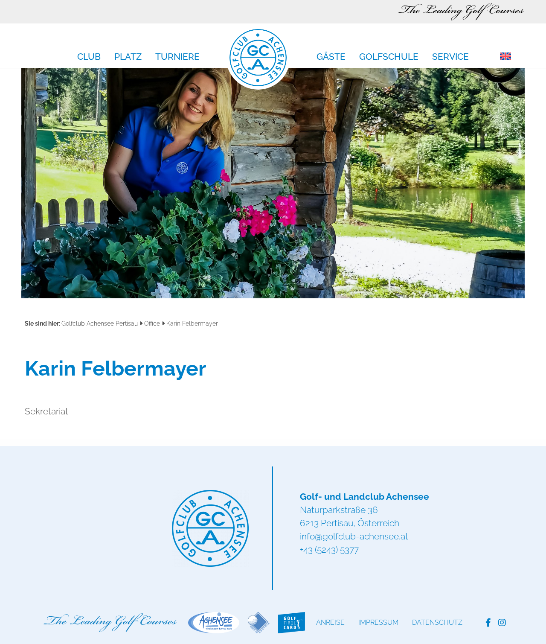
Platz (128, 57)
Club (89, 57)
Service (450, 57)
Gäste (331, 57)
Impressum (378, 622)
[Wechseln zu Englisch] (505, 56)
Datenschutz (437, 622)
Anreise (330, 622)
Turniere (177, 57)
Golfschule (388, 57)
